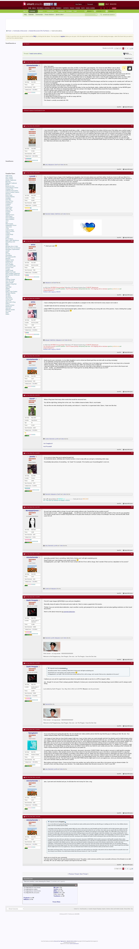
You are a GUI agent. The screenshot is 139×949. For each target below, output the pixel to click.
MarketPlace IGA (10, 242)
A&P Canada (9, 177)
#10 (132, 553)
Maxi (7, 243)
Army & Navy (9, 178)
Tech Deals (40, 8)
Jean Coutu (9, 227)
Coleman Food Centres (12, 190)
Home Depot (9, 216)
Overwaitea (9, 255)
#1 (132, 61)
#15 (132, 816)
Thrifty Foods (9, 299)
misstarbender (32, 65)
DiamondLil (47, 213)
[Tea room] (101, 8)
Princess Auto (9, 267)
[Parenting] (109, 8)
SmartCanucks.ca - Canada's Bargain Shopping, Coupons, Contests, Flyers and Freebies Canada (101, 908)
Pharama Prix (9, 261)
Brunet (7, 184)
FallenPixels (57, 213)
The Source (9, 297)
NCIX (7, 252)
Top (75, 11)
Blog (26, 11)
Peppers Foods (10, 260)
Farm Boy (8, 199)
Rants (83, 8)
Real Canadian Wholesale (13, 275)
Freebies (59, 8)
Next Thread (83, 874)
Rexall (7, 276)
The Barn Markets (10, 293)
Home (29, 8)
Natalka (52, 213)
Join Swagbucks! (48, 443)
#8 (132, 452)
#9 (132, 506)
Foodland (8, 204)
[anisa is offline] (32, 256)
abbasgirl (47, 340)
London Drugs (9, 234)
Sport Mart (8, 287)
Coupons (47, 8)
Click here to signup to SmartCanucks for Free (34, 110)
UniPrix (8, 303)
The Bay (8, 294)
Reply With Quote (129, 107)
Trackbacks (57, 896)
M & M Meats (9, 239)
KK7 (32, 129)
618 (33, 156)
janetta (32, 457)
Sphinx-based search (74, 943)
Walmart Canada (10, 309)
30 (33, 430)
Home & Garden (90, 8)
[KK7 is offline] (32, 142)
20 (33, 272)
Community (39, 14)
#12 (132, 663)
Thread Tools (128, 58)
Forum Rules (56, 902)
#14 (132, 777)
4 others (62, 164)
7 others (61, 545)
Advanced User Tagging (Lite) (60, 941)
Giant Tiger (9, 208)
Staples (8, 288)
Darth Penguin (32, 600)
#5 (132, 298)
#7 (132, 395)
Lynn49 (32, 176)
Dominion (8, 193)
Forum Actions (49, 14)
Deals (34, 8)
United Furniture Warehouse (10, 305)
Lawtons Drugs (10, 230)
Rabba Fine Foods (11, 272)
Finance (72, 8)
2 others (66, 340)
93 (128, 54)
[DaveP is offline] (32, 411)
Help (107, 4)
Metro (7, 245)
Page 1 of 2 (119, 48)
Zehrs (7, 312)
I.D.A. (7, 221)
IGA (7, 222)
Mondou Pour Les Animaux (13, 248)
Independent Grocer (11, 225)
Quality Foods (9, 270)
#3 (132, 172)
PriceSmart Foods (11, 266)
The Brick (8, 296)
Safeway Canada (10, 279)
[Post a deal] (114, 8)
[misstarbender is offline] (32, 77)
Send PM (119, 107)
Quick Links (59, 14)
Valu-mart (8, 308)
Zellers (7, 314)
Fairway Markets (10, 196)
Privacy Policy (127, 908)
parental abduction (69, 611)
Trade (112, 11)
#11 (132, 596)
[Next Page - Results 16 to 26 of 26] (127, 48)
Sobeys (8, 285)
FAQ (25, 14)
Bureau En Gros (10, 186)
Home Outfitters (10, 219)
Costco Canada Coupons (12, 192)
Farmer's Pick (9, 201)
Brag (89, 11)
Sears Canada (9, 282)
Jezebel (47, 438)
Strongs (8, 290)
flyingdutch (33, 733)
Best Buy (8, 181)
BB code (56, 887)
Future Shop (9, 207)
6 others (62, 438)
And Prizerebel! (47, 446)
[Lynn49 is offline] (32, 188)
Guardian (8, 211)
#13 (132, 729)
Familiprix (8, 198)
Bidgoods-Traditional (11, 183)
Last (131, 48)
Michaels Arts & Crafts (12, 246)
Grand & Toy (9, 210)
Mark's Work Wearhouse (12, 240)
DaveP (56, 164)
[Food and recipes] (107, 8)
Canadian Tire (9, 189)
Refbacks (26, 899)
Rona (7, 278)
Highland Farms (10, 214)
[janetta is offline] (32, 469)
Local (100, 11)
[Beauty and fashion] (104, 8)
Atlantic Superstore (11, 180)
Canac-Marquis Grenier (12, 187)
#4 (132, 240)
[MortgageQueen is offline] (32, 523)
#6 (132, 355)
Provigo (8, 269)
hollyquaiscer (51, 164)
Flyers (53, 8)
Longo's (8, 236)
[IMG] (55, 891)
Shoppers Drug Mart (11, 284)
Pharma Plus (9, 263)
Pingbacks (27, 897)
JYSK (7, 228)
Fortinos (8, 205)
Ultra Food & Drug (10, 302)
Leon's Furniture (10, 231)
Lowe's (7, 237)
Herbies (8, 213)
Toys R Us (8, 300)
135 (33, 762)
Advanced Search (109, 15)
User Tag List (26, 44)
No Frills (8, 254)
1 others (64, 494)
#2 (132, 125)
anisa (46, 164)
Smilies (56, 889)
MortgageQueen (32, 511)
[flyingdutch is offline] (32, 745)
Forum (33, 11)
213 (33, 89)
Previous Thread (74, 874)
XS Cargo (8, 311)
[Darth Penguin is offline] (32, 612)
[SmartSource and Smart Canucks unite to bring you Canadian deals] (13, 165)
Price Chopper (9, 264)
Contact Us (76, 908)
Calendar (31, 14)
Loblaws (8, 233)
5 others (64, 213)
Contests (66, 8)
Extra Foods (9, 195)
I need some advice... (36, 53)
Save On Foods (10, 281)
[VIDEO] (56, 892)
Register (113, 4)
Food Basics (9, 202)
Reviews (77, 8)
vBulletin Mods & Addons (72, 941)
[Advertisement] (58, 118)
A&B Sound (9, 175)
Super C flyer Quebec (11, 291)
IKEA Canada (9, 224)
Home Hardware (10, 218)
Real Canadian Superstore (13, 273)
